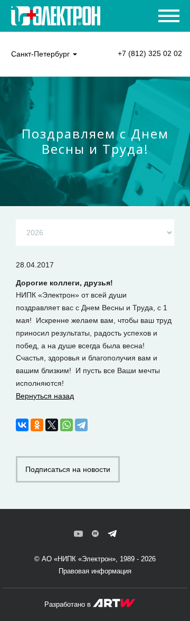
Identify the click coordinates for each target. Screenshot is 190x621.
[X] (51, 425)
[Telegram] (81, 425)
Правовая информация (95, 571)
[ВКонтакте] (22, 425)
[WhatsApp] (66, 425)
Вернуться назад (45, 396)
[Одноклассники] (37, 425)
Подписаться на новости (67, 469)
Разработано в (68, 604)
